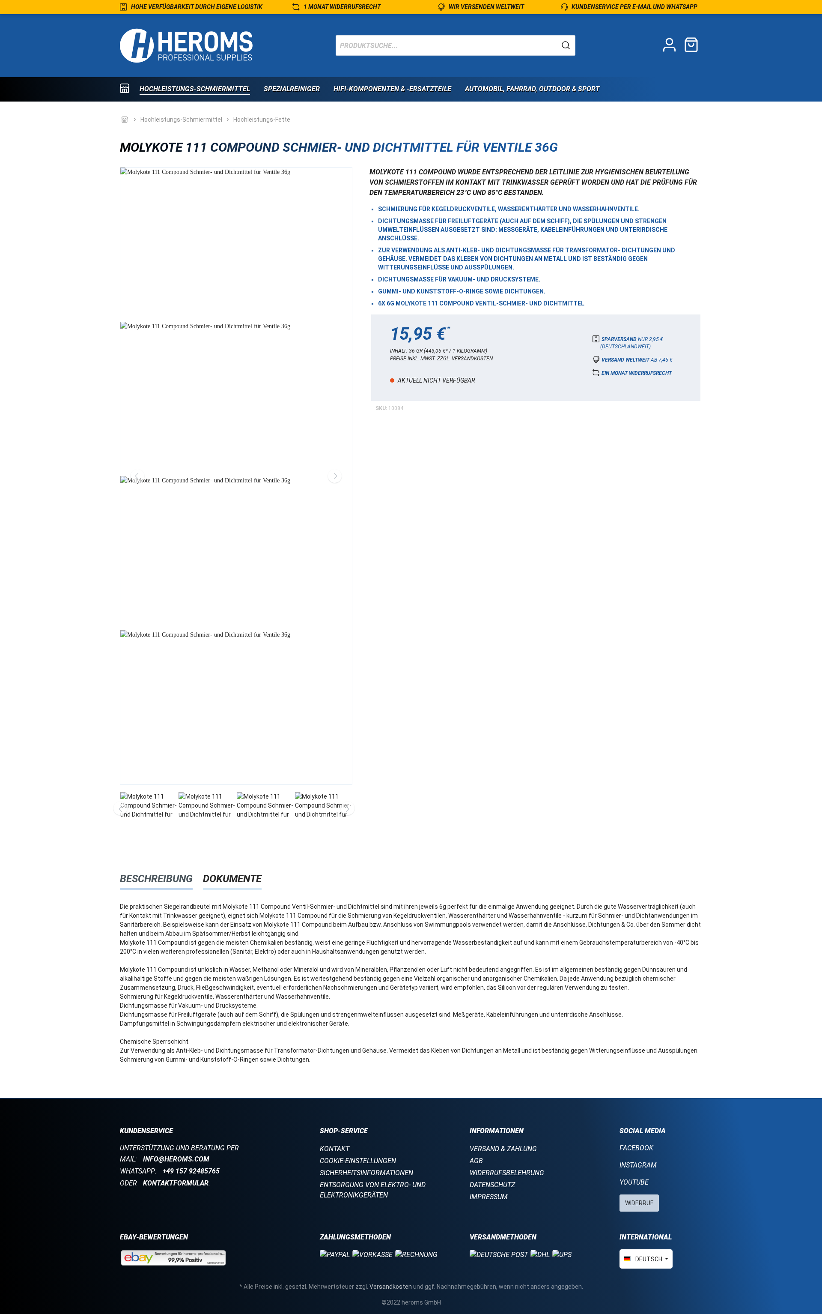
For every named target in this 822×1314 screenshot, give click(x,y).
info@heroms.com (176, 1159)
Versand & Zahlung (503, 1149)
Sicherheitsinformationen (366, 1173)
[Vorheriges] (137, 476)
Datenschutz (492, 1185)
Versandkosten (390, 1286)
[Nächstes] (335, 476)
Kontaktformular (175, 1183)
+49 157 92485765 (191, 1171)
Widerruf (639, 1203)
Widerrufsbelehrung (507, 1173)
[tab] (156, 878)
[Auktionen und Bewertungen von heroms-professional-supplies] (173, 1257)
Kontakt (334, 1149)
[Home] (130, 89)
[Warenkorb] (691, 46)
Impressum (489, 1197)
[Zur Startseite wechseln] (186, 45)
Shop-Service (344, 1131)
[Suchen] (566, 45)
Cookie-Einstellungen (358, 1161)
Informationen (497, 1131)
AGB (476, 1161)
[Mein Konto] (669, 46)
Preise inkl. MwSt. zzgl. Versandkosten (441, 359)
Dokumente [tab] (232, 879)
